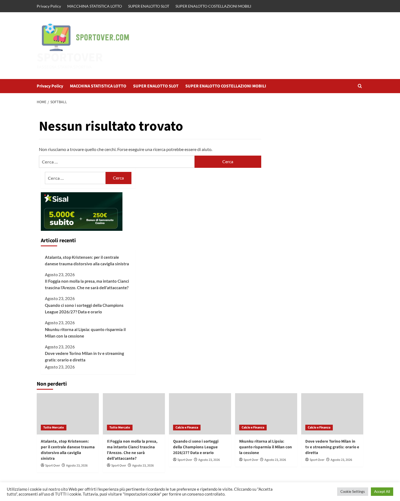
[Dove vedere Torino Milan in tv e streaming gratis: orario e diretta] (332, 413)
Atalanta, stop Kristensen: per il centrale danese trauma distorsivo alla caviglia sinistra (87, 260)
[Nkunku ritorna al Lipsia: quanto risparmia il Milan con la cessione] (266, 413)
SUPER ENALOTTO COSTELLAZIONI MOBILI (213, 6)
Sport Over (52, 465)
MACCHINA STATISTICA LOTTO (94, 6)
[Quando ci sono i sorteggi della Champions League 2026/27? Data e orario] (200, 413)
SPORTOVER (70, 57)
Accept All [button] (382, 491)
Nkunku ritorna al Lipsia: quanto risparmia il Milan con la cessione (85, 332)
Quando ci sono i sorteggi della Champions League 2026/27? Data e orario (84, 308)
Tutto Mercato (53, 427)
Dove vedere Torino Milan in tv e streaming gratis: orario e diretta (84, 356)
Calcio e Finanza (187, 427)
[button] (359, 86)
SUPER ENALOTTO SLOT (148, 6)
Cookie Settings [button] (352, 491)
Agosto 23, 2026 (77, 465)
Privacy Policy (49, 6)
